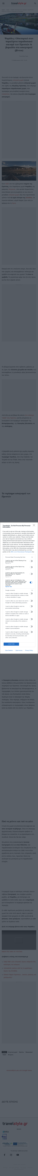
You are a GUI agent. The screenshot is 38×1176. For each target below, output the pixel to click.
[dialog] (19, 588)
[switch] (31, 561)
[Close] (34, 525)
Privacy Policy (29, 650)
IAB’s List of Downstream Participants (21, 552)
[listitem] (19, 557)
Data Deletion (9, 650)
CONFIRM (11, 644)
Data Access (19, 650)
